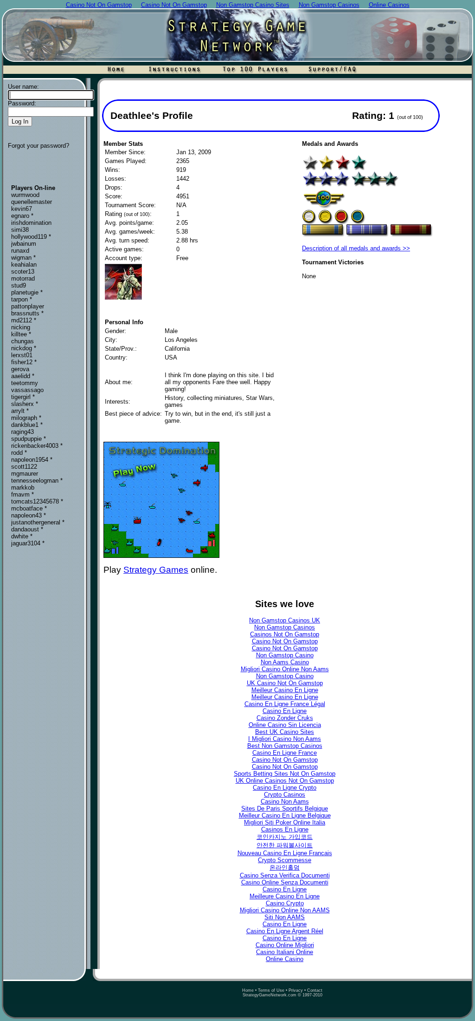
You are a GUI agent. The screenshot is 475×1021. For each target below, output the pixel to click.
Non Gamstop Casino (285, 655)
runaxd (20, 250)
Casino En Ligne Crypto (284, 787)
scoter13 (22, 271)
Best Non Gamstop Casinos (284, 745)
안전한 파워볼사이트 (285, 845)
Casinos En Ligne (284, 829)
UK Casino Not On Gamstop (285, 683)
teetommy (24, 383)
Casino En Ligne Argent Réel (284, 931)
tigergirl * (23, 396)
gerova (20, 369)
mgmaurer (24, 473)
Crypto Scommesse (284, 860)
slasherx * (24, 403)
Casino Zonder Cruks (285, 717)
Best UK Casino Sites (284, 731)
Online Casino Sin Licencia (285, 724)
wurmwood (25, 194)
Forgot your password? (38, 145)
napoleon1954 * (31, 459)
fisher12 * (24, 362)
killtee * (21, 334)
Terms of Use (271, 990)
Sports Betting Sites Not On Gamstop (284, 773)
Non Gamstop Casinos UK (284, 620)
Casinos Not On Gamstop (284, 634)
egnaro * (22, 215)
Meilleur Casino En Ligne (284, 690)
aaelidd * (22, 376)
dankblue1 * (27, 424)
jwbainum (23, 243)
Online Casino (284, 959)
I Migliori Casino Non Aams (284, 738)
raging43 (22, 431)
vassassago (27, 389)
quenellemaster (31, 201)
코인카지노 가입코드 (285, 836)
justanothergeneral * (37, 522)
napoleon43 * (28, 515)
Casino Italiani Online (284, 952)
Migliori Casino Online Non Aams (285, 669)
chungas (22, 341)
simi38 (20, 229)
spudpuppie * (28, 438)
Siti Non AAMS (284, 917)
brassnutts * (27, 313)
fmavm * (22, 494)
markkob (22, 487)
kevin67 (21, 208)
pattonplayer (27, 306)
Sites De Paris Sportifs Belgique (284, 808)
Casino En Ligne (285, 710)
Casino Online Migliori (285, 945)
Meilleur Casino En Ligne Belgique (285, 815)
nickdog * (23, 348)
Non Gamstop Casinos (284, 627)
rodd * (19, 452)
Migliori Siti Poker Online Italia (284, 822)
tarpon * (21, 299)
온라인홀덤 (285, 867)
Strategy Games (155, 570)
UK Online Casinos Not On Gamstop (285, 780)
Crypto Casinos (284, 794)
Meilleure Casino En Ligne (285, 896)
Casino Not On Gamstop (285, 641)
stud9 (18, 285)
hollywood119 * (31, 236)
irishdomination (31, 222)
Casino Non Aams (285, 801)
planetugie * (27, 292)
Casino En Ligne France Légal (284, 703)
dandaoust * (27, 529)
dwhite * (21, 536)
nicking (20, 327)
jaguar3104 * (28, 543)
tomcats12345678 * (37, 501)
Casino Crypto (285, 903)
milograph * (26, 417)
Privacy (296, 990)
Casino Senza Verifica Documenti (285, 875)
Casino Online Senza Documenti (284, 882)
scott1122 (24, 466)
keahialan (24, 264)
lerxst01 (21, 355)
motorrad (23, 278)
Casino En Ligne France (284, 752)
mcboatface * (29, 508)
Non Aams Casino (285, 662)
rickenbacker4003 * (37, 445)
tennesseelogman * (37, 480)
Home (248, 990)
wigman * (23, 257)
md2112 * (23, 320)
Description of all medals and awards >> (356, 248)
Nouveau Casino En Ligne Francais (285, 853)
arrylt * (20, 410)
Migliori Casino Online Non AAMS (285, 910)
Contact (314, 990)
